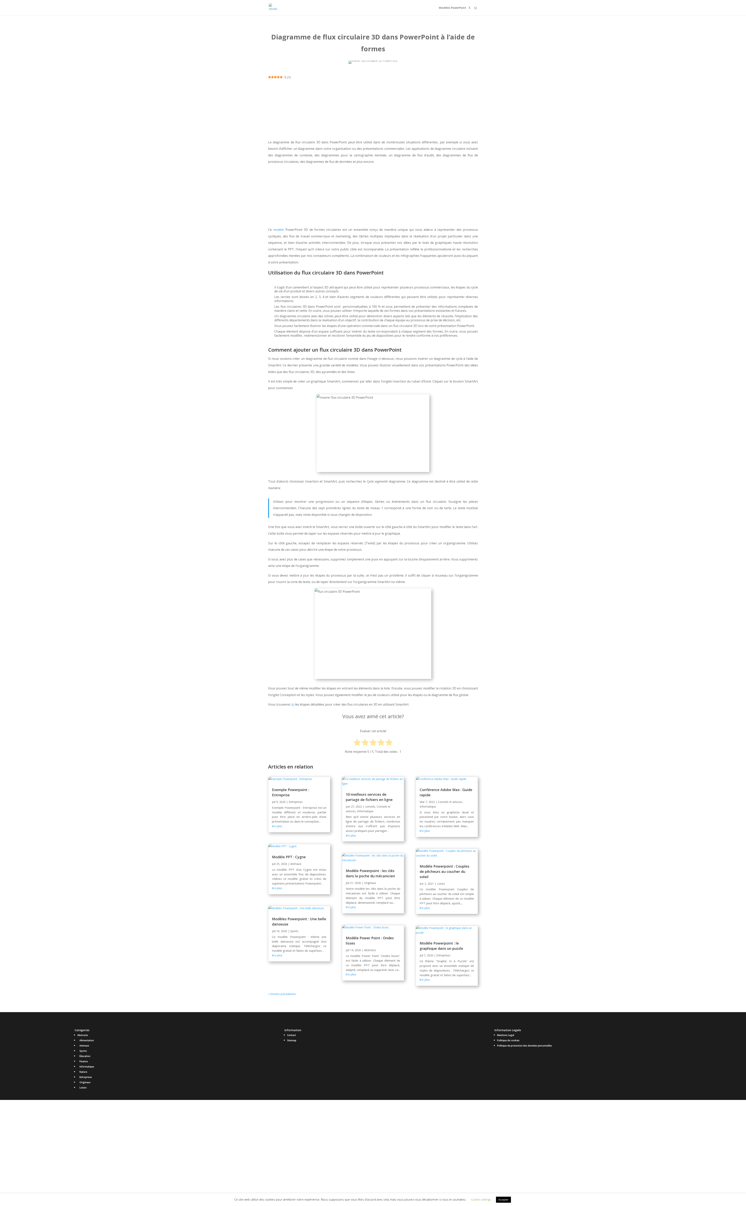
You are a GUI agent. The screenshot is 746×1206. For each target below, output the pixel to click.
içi (292, 704)
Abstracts (370, 950)
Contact (291, 1035)
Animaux (295, 864)
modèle (278, 229)
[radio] (357, 743)
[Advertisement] (373, 110)
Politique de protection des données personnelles (524, 1045)
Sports (294, 931)
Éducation (84, 1056)
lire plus (277, 826)
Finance (83, 1061)
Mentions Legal (505, 1035)
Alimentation (86, 1040)
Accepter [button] (503, 1199)
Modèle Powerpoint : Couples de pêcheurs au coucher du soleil (444, 871)
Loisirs (441, 883)
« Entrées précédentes (282, 994)
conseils (370, 806)
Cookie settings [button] (481, 1199)
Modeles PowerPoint (452, 8)
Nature (83, 1072)
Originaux (370, 883)
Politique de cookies (508, 1040)
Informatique (365, 811)
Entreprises (296, 802)
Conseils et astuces (450, 802)
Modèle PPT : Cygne (289, 857)
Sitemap (291, 1040)
